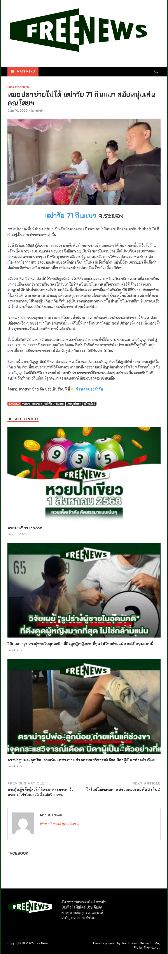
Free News (42, 943)
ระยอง (26, 403)
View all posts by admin (59, 823)
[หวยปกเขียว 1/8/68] (84, 475)
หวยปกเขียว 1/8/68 (24, 527)
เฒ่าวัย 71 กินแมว (70, 215)
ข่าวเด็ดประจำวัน (89, 389)
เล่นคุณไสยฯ (74, 403)
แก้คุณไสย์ (89, 403)
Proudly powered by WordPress (115, 943)
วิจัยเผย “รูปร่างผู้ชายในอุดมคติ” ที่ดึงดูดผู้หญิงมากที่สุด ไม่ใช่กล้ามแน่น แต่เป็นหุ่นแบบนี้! (80, 643)
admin (39, 110)
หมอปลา (37, 403)
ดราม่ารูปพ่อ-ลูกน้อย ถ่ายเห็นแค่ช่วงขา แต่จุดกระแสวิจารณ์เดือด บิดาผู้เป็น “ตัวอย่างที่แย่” (82, 759)
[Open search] (156, 72)
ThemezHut (152, 947)
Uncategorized (18, 87)
